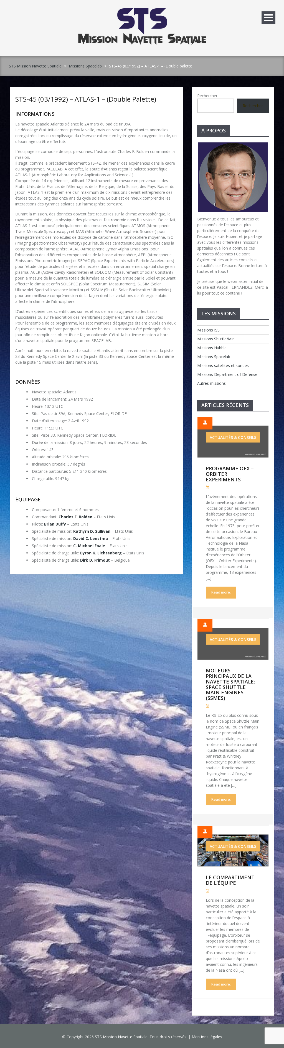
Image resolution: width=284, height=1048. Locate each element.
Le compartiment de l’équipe (230, 880)
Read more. (221, 592)
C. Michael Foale (89, 545)
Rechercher (207, 95)
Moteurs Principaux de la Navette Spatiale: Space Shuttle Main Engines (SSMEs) (230, 684)
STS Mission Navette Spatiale (35, 66)
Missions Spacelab (85, 66)
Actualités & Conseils (233, 437)
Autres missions (211, 383)
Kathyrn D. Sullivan (91, 531)
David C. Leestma (90, 538)
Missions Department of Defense (227, 374)
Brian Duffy (55, 524)
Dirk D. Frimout (95, 560)
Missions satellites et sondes (223, 365)
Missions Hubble (212, 347)
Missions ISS (208, 330)
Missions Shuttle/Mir (215, 338)
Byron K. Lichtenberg (101, 553)
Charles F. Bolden (75, 516)
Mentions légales (207, 1036)
